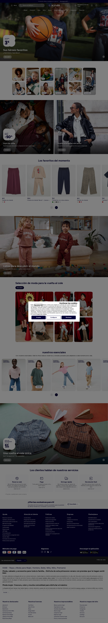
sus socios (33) (38, 304)
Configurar (53, 317)
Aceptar (38, 317)
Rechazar (68, 317)
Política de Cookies (42, 314)
